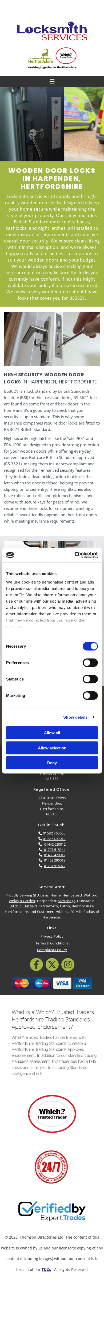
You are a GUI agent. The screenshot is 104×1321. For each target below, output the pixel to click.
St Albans (41, 895)
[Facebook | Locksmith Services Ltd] (36, 964)
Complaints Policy (52, 949)
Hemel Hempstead (66, 895)
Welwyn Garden (22, 900)
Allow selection (52, 747)
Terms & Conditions (52, 943)
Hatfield (30, 906)
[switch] (90, 663)
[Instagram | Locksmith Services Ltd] (68, 964)
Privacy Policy (52, 936)
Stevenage (66, 900)
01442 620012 (55, 844)
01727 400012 (54, 838)
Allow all (52, 733)
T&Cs (46, 1269)
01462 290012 (54, 860)
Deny (52, 763)
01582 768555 (54, 833)
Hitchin (16, 906)
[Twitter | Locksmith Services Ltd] (52, 964)
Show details (75, 717)
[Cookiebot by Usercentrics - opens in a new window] (75, 554)
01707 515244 (54, 849)
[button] (52, 8)
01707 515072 (54, 865)
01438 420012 (54, 854)
